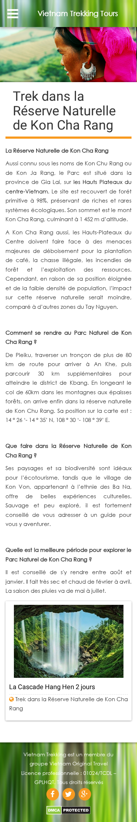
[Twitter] (68, 794)
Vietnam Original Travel (78, 763)
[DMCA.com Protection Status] (68, 808)
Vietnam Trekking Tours (78, 13)
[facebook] (52, 794)
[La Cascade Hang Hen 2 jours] (68, 641)
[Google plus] (84, 794)
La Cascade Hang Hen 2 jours (52, 687)
